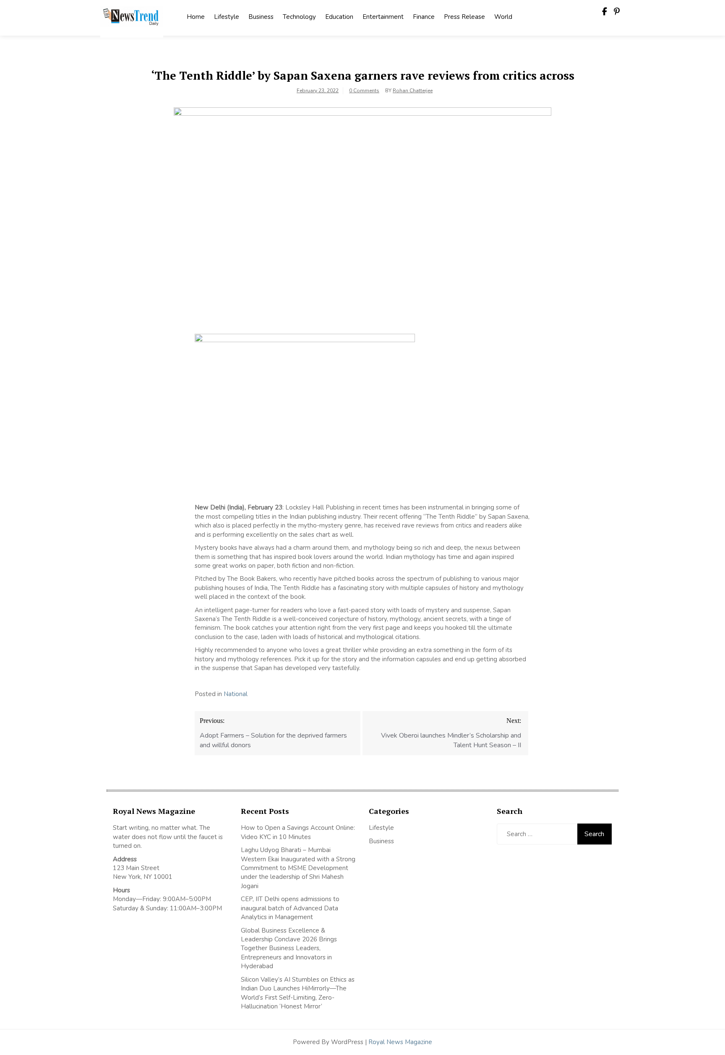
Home (196, 17)
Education (339, 17)
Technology (299, 17)
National (236, 694)
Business (261, 17)
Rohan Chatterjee (413, 90)
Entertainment (383, 17)
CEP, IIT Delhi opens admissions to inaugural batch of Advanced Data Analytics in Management (290, 908)
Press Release (464, 17)
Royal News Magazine (400, 1042)
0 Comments (364, 90)
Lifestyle (226, 17)
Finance (424, 17)
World (503, 17)
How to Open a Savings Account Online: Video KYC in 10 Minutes (298, 832)
